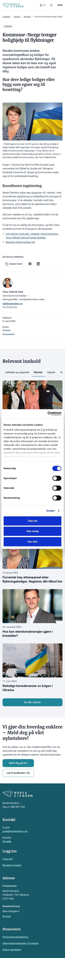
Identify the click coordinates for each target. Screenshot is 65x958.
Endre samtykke (12, 949)
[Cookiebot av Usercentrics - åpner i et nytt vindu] (47, 414)
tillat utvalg (33, 531)
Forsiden (6, 17)
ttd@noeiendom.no (12, 303)
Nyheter (27, 17)
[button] (43, 5)
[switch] (56, 478)
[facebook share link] (30, 264)
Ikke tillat (32, 541)
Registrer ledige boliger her (20, 242)
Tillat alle (32, 520)
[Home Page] (13, 5)
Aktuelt (17, 17)
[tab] (17, 373)
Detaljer (50, 510)
